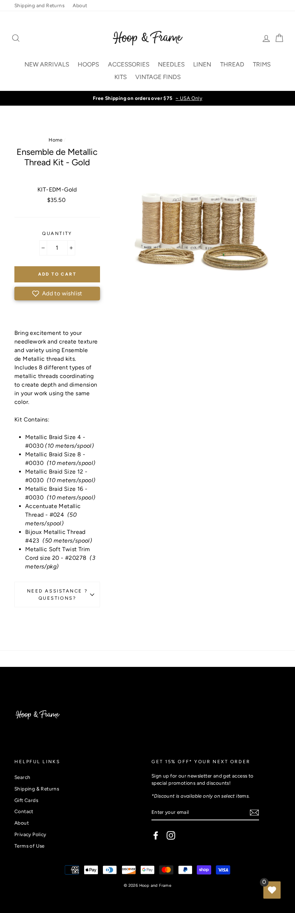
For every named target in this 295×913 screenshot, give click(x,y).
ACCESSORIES (128, 64)
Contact (23, 811)
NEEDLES (171, 64)
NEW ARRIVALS (46, 64)
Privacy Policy (30, 834)
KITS (120, 76)
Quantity (57, 233)
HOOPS (88, 64)
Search (22, 777)
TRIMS (262, 64)
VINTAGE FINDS (158, 76)
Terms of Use (29, 846)
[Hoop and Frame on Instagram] (171, 835)
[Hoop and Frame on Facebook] (155, 835)
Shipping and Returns (39, 5)
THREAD (232, 64)
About (80, 5)
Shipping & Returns (36, 789)
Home (56, 140)
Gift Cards (26, 800)
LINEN (202, 64)
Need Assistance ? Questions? (57, 594)
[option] (147, 98)
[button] (57, 293)
